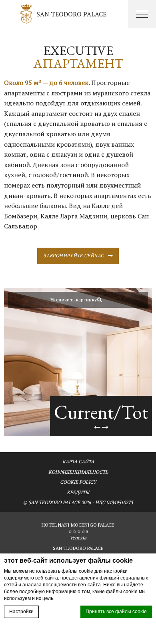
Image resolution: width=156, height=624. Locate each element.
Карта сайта (78, 461)
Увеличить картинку (73, 300)
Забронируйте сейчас (73, 255)
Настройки (21, 611)
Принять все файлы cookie (116, 611)
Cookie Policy (78, 482)
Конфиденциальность (78, 472)
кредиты (78, 492)
